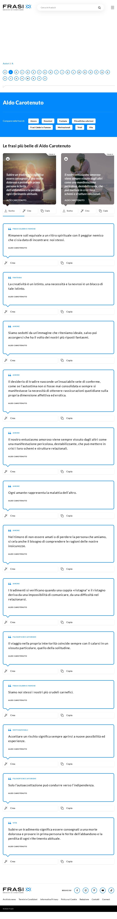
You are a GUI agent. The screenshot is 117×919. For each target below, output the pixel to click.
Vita (91, 127)
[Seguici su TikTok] (111, 890)
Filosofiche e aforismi (83, 121)
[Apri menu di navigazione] (112, 7)
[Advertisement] (58, 32)
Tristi (79, 127)
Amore (33, 121)
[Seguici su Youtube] (103, 890)
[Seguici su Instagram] (85, 890)
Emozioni (48, 121)
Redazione (84, 899)
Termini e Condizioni (28, 899)
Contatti (95, 899)
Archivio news (9, 899)
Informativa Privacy (49, 899)
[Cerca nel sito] (99, 7)
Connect (106, 899)
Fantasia (63, 121)
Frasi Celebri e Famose (40, 127)
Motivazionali (64, 127)
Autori (6, 63)
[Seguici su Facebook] (77, 890)
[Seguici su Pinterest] (94, 890)
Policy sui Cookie (69, 899)
